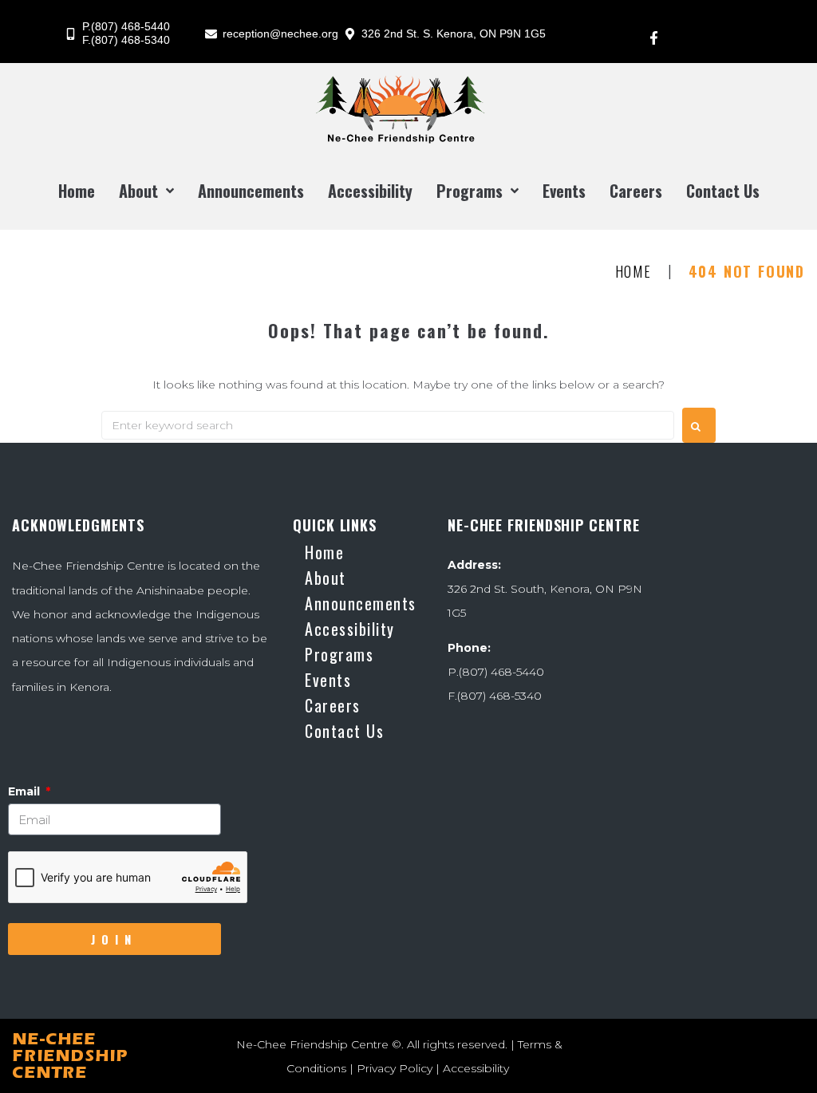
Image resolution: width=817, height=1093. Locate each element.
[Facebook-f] (653, 37)
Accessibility (476, 1068)
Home (633, 272)
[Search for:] (387, 425)
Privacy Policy (394, 1068)
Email (25, 791)
